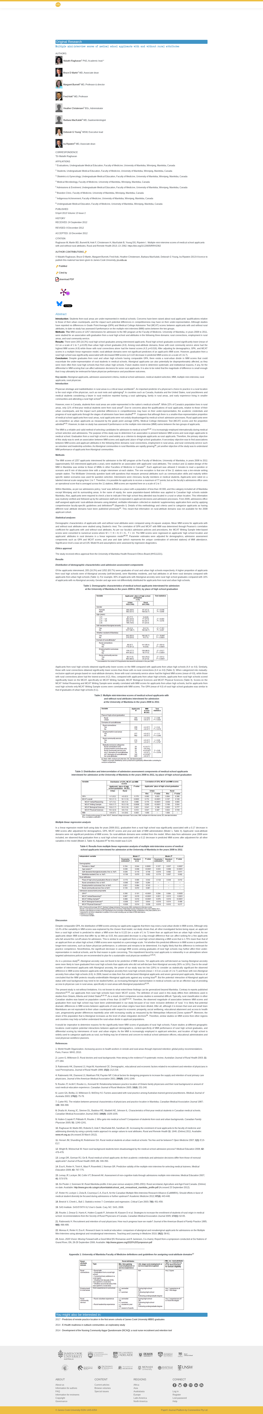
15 (150, 429)
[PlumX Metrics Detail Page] (63, 292)
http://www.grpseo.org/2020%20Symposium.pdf (129, 1242)
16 (155, 446)
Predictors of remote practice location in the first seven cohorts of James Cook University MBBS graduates (113, 1319)
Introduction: (62, 319)
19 (127, 536)
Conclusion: (61, 358)
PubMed (63, 266)
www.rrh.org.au (62, 1135)
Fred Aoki (68, 96)
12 (67, 992)
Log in (176, 1391)
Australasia (139, 1391)
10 (113, 505)
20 (152, 955)
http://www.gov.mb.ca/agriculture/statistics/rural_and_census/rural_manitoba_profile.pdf (116, 1187)
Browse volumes (103, 1388)
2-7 (101, 398)
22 (78, 960)
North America (140, 1401)
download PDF (66, 279)
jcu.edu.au (122, 260)
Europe (137, 1395)
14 (148, 429)
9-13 (134, 414)
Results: (59, 342)
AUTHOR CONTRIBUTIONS (69, 252)
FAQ (57, 1391)
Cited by (63, 273)
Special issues (102, 1391)
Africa (136, 1385)
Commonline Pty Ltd (198, 1410)
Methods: (60, 332)
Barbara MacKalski (72, 120)
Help (175, 1401)
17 (144, 466)
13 (69, 992)
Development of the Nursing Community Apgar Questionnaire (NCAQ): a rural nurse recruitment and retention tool (117, 1330)
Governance (61, 1401)
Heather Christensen (73, 108)
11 (128, 999)
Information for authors (66, 1388)
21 (154, 955)
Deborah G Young (72, 132)
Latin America (140, 1398)
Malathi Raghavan (72, 61)
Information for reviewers (67, 1395)
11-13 (104, 996)
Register (177, 1395)
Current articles (102, 1385)
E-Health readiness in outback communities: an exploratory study (93, 1325)
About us (59, 1385)
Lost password (180, 1398)
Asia (136, 1388)
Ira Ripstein (68, 144)
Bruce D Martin (70, 73)
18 (124, 536)
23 (148, 983)
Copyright (60, 1398)
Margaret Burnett (71, 84)
